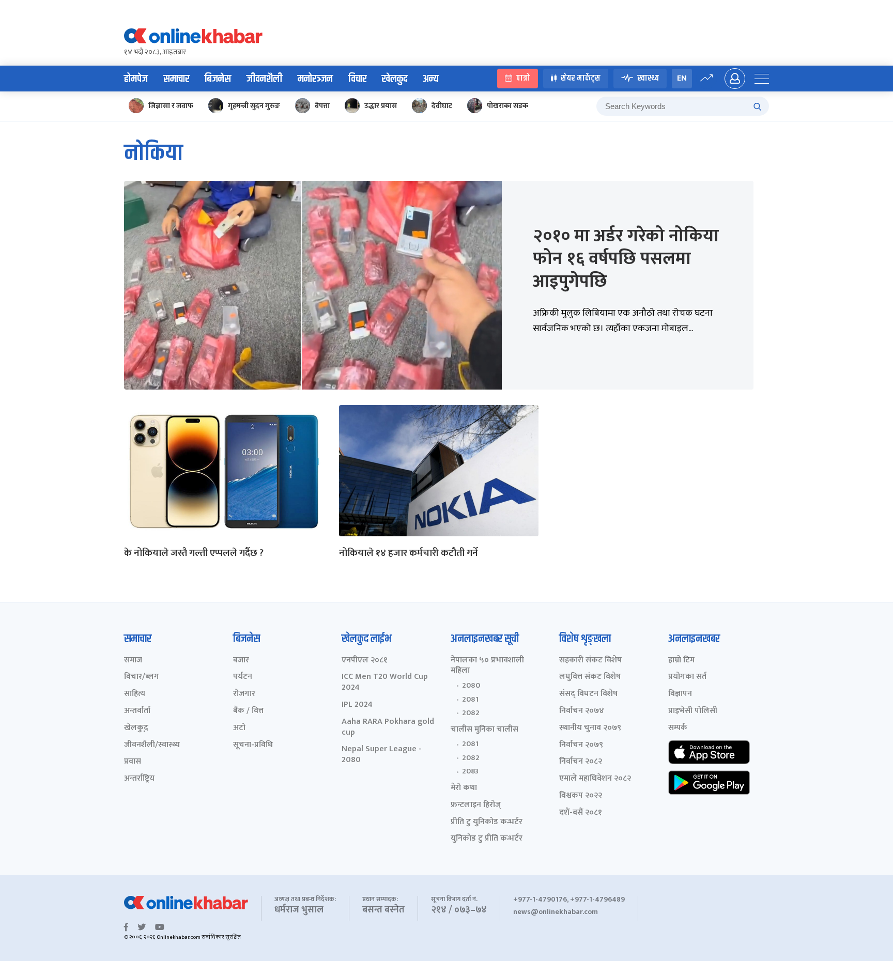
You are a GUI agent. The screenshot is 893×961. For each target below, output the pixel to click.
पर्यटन (242, 677)
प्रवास (132, 761)
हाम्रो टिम (681, 660)
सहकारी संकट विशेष (590, 660)
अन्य (431, 79)
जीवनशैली (264, 79)
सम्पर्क (677, 728)
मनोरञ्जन (315, 79)
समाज (133, 660)
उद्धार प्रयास (380, 106)
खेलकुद (394, 79)
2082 (471, 713)
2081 (470, 699)
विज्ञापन (680, 694)
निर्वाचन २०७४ (581, 711)
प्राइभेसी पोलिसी (692, 711)
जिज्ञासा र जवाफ (170, 106)
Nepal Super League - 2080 (382, 755)
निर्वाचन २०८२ (580, 761)
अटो (239, 728)
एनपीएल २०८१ (365, 660)
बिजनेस (218, 79)
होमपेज (136, 79)
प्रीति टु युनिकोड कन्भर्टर (486, 822)
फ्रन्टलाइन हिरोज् (476, 805)
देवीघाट (442, 106)
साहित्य (134, 694)
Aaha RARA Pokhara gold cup (388, 727)
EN (682, 78)
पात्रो (523, 78)
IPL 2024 (357, 705)
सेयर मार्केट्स (581, 78)
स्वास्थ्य (648, 78)
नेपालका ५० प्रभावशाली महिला (487, 666)
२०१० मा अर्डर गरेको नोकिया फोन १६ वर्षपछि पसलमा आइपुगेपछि (626, 259)
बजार (241, 660)
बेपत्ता (322, 106)
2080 (471, 685)
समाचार (176, 79)
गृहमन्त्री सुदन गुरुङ (254, 106)
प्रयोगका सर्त (687, 677)
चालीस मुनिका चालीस (484, 729)
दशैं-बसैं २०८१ (580, 813)
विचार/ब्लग (141, 677)
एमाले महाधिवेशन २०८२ (595, 778)
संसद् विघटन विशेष (588, 694)
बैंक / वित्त (248, 711)
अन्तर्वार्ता (137, 711)
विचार (357, 79)
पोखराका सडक (507, 106)
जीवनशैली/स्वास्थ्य (152, 745)
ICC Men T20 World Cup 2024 (385, 682)
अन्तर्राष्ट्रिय (139, 778)
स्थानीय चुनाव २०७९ (590, 728)
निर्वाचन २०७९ (581, 745)
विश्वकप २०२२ (580, 796)
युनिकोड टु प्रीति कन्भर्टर (486, 838)
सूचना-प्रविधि (253, 745)
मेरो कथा (464, 788)
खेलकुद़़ (136, 728)
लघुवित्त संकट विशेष (590, 677)
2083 (470, 771)
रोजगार (244, 694)
